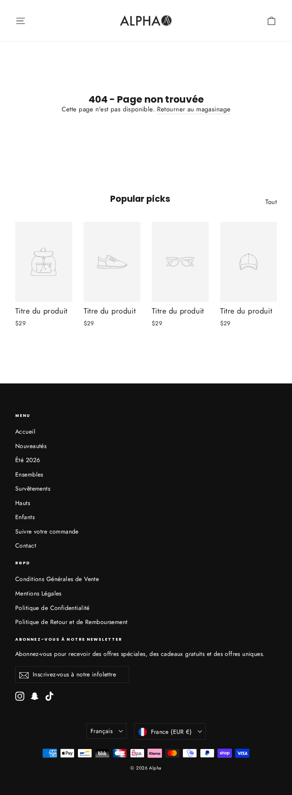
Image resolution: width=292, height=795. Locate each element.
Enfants (25, 517)
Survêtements (32, 488)
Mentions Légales (38, 593)
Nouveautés (30, 446)
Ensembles (29, 474)
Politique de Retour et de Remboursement (71, 622)
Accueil (25, 431)
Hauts (22, 503)
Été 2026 (27, 460)
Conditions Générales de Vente (57, 579)
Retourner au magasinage (194, 109)
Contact (25, 545)
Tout (271, 201)
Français (101, 731)
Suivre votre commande (47, 531)
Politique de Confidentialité (52, 607)
